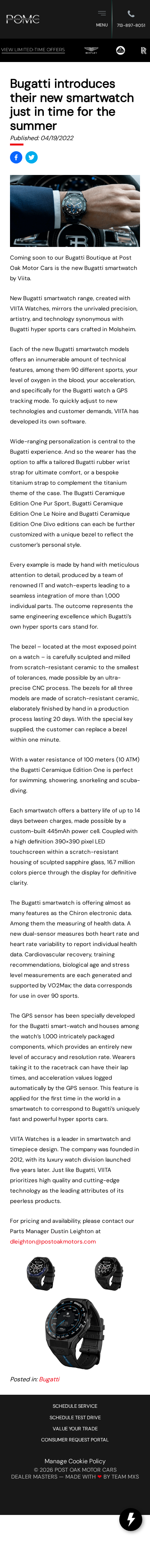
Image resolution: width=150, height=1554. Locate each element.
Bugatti (49, 1379)
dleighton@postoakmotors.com (53, 1241)
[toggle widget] (130, 1519)
